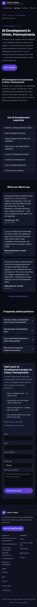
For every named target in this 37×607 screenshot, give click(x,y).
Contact (4, 581)
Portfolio (25, 8)
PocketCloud (7, 8)
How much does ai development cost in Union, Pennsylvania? (16, 321)
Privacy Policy (6, 586)
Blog (3, 577)
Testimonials (24, 548)
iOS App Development (9, 544)
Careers (22, 557)
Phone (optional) (9, 452)
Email (5, 443)
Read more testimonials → (18, 296)
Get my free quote (14, 491)
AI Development (20, 15)
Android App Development (6, 549)
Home (4, 15)
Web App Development (6, 554)
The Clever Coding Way (26, 544)
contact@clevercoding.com (14, 425)
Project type (8, 461)
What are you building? (11, 470)
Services (17, 8)
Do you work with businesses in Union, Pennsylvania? (16, 339)
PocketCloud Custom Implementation (9, 539)
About (22, 539)
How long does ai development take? (16, 330)
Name (6, 434)
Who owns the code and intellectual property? (13, 349)
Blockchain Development (6, 563)
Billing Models (24, 553)
